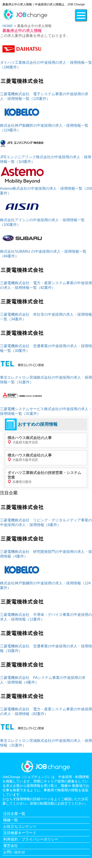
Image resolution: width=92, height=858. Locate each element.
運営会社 (10, 845)
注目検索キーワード (19, 833)
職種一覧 (10, 820)
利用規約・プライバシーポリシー (30, 839)
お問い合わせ (14, 852)
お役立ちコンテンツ (19, 826)
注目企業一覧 (14, 813)
